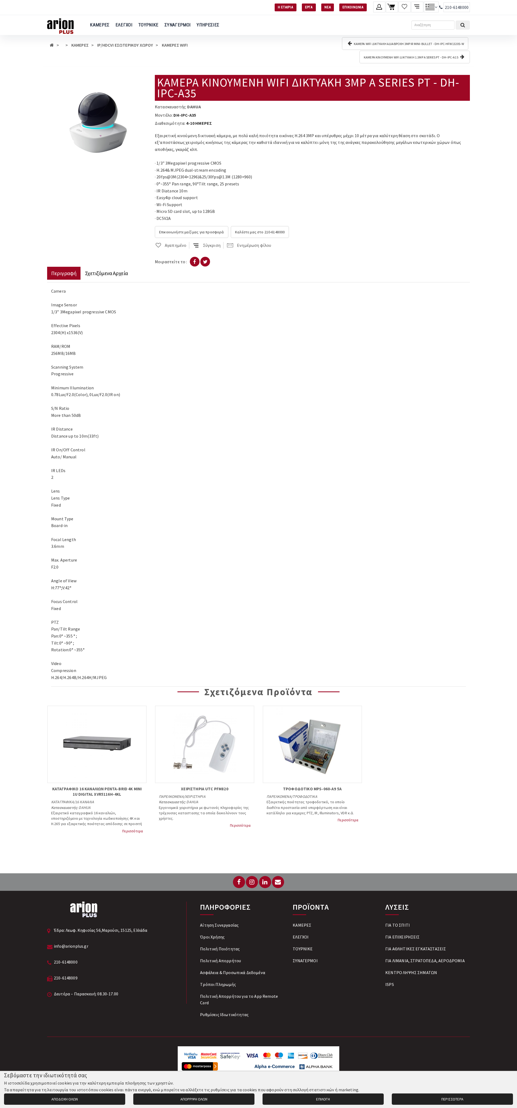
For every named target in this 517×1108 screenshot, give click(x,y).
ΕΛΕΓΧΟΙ (124, 24)
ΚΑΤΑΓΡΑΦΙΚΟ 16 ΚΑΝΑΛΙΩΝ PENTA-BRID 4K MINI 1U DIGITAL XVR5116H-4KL (97, 791)
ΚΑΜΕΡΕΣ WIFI (175, 45)
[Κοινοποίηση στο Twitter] (205, 261)
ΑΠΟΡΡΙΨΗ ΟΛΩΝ (193, 1099)
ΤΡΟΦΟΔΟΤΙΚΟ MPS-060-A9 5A (312, 788)
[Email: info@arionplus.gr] (278, 882)
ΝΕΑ (327, 7)
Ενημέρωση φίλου (254, 245)
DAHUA (194, 106)
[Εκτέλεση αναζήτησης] (463, 25)
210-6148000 (457, 7)
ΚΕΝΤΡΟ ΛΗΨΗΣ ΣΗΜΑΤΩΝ (411, 972)
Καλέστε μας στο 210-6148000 (260, 232)
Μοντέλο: (164, 115)
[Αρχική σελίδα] (52, 45)
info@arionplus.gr (71, 946)
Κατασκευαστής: (170, 106)
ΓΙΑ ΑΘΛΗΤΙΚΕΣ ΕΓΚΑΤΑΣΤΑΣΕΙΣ (415, 948)
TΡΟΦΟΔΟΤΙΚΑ (305, 796)
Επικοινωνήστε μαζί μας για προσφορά (191, 232)
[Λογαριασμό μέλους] (379, 7)
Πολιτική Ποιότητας (220, 948)
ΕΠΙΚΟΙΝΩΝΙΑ (353, 7)
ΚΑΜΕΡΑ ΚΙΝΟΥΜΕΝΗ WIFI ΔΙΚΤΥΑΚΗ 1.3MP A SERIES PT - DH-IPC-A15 (411, 57)
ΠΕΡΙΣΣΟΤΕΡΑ (452, 1099)
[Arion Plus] (60, 25)
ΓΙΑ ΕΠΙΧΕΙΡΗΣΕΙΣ (402, 937)
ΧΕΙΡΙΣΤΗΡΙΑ (195, 796)
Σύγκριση (212, 245)
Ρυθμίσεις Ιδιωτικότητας (224, 1014)
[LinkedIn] (265, 882)
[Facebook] (239, 882)
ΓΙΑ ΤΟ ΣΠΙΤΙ (397, 925)
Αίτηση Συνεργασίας (219, 925)
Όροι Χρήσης (212, 937)
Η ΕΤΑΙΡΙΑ (285, 7)
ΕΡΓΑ (309, 7)
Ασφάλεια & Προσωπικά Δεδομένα (232, 972)
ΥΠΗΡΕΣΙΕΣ (208, 24)
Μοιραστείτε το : (171, 261)
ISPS (389, 984)
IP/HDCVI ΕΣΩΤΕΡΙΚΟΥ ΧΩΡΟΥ (125, 45)
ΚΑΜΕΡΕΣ (99, 24)
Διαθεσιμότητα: (170, 123)
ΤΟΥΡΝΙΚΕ (148, 24)
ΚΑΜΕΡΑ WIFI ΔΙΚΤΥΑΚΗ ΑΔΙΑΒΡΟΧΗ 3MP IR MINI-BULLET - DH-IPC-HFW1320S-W (408, 44)
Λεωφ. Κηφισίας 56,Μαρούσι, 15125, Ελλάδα (106, 930)
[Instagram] (252, 882)
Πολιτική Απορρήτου (220, 960)
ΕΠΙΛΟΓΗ (323, 1099)
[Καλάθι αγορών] (392, 7)
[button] (142, 79)
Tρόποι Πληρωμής (218, 984)
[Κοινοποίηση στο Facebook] (195, 261)
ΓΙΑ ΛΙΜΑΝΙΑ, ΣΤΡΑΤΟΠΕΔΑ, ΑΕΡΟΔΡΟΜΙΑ (425, 960)
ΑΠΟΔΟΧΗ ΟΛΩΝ (64, 1099)
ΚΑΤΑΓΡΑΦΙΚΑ (62, 801)
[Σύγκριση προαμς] (417, 7)
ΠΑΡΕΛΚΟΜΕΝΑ (171, 796)
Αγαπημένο (175, 245)
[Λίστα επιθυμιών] (405, 7)
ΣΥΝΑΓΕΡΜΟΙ (178, 24)
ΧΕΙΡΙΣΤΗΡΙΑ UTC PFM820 (204, 788)
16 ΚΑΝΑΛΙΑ (84, 801)
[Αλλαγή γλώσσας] (431, 7)
